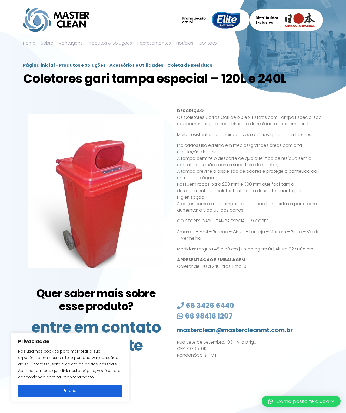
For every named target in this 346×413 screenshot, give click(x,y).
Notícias (184, 43)
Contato (208, 43)
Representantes (154, 43)
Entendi (70, 390)
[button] (301, 401)
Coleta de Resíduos (189, 65)
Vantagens (70, 43)
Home (29, 43)
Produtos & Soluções (110, 43)
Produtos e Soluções (82, 65)
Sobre (47, 43)
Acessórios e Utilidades (136, 65)
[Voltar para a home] (56, 20)
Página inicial (39, 65)
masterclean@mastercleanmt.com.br (235, 330)
